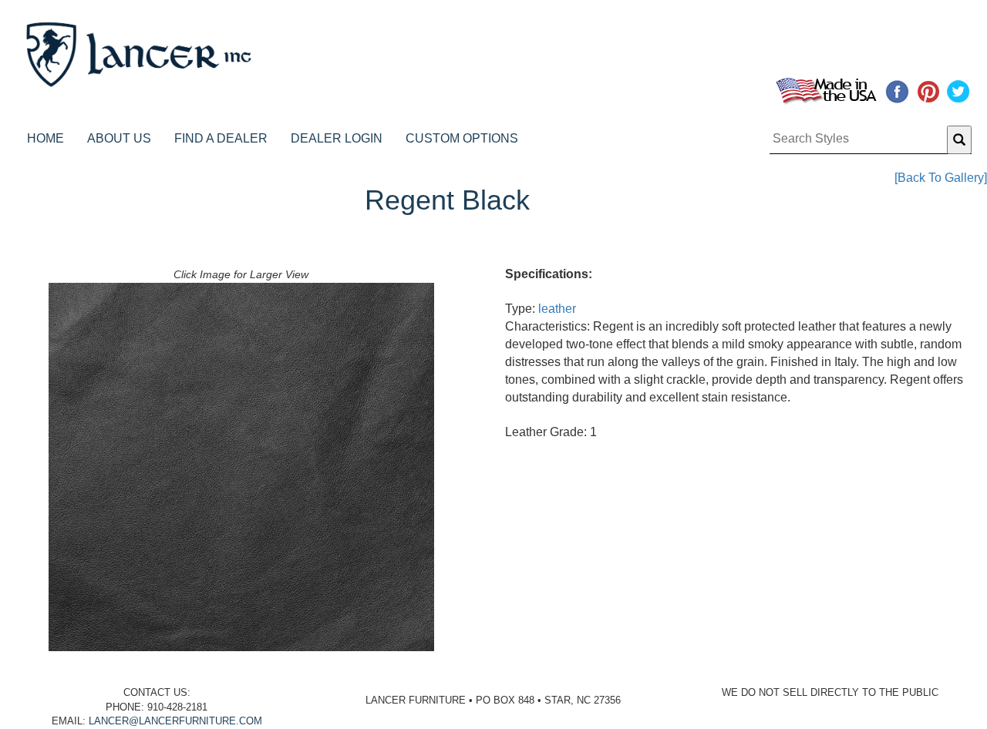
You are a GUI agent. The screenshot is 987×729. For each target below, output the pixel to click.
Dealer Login (336, 138)
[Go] (959, 140)
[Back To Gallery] (940, 177)
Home (45, 138)
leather (557, 308)
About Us (119, 138)
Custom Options (462, 138)
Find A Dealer (221, 138)
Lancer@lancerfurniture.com (175, 721)
